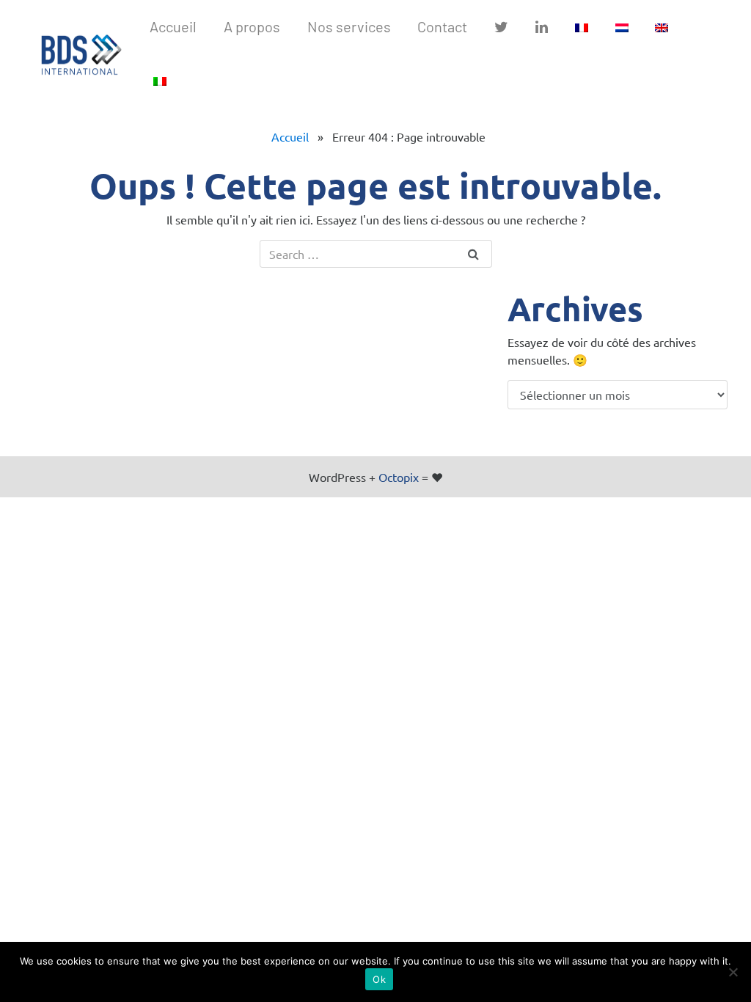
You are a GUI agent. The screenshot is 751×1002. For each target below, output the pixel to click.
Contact (442, 26)
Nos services (349, 26)
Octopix (398, 476)
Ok (379, 979)
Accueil (290, 136)
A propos (252, 26)
